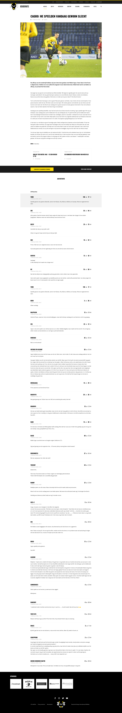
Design (77, 704)
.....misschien (77, 511)
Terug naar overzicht (86, 169)
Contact (87, 1)
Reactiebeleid (49, 704)
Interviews (60, 6)
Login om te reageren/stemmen (42, 169)
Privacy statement (41, 704)
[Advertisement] (61, 184)
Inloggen (100, 1)
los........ (60, 607)
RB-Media (87, 704)
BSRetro (69, 6)
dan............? (70, 513)
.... (49, 654)
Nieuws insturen (59, 1)
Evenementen (87, 6)
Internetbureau (82, 704)
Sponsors (81, 1)
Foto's (95, 6)
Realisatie (73, 704)
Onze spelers (74, 1)
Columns (77, 6)
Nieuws (45, 6)
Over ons (67, 1)
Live (53, 1)
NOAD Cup (93, 1)
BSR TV (52, 6)
